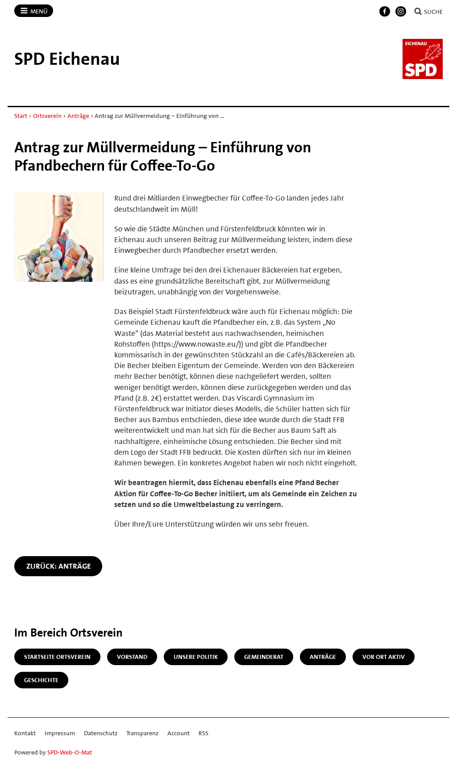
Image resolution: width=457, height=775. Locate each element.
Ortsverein (47, 116)
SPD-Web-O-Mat (69, 752)
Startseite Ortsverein (57, 657)
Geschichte (41, 680)
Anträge (78, 116)
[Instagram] (400, 11)
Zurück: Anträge (58, 566)
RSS (203, 733)
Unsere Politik (196, 657)
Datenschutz (100, 733)
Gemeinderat (263, 657)
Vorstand (132, 657)
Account (178, 733)
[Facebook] (384, 11)
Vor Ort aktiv (383, 657)
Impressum (60, 733)
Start (20, 116)
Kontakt (25, 733)
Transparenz (142, 733)
